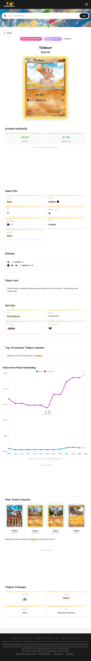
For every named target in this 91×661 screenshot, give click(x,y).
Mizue (9, 236)
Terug (7, 33)
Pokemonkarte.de (45, 654)
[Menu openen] (86, 4)
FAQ (57, 638)
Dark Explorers (52, 39)
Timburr (39, 356)
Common (52, 224)
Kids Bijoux (70, 654)
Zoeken (84, 16)
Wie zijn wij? (66, 638)
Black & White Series (31, 39)
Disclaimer (28, 638)
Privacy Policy (17, 638)
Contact (76, 638)
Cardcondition (58, 654)
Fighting (52, 201)
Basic (9, 201)
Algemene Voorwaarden (44, 638)
